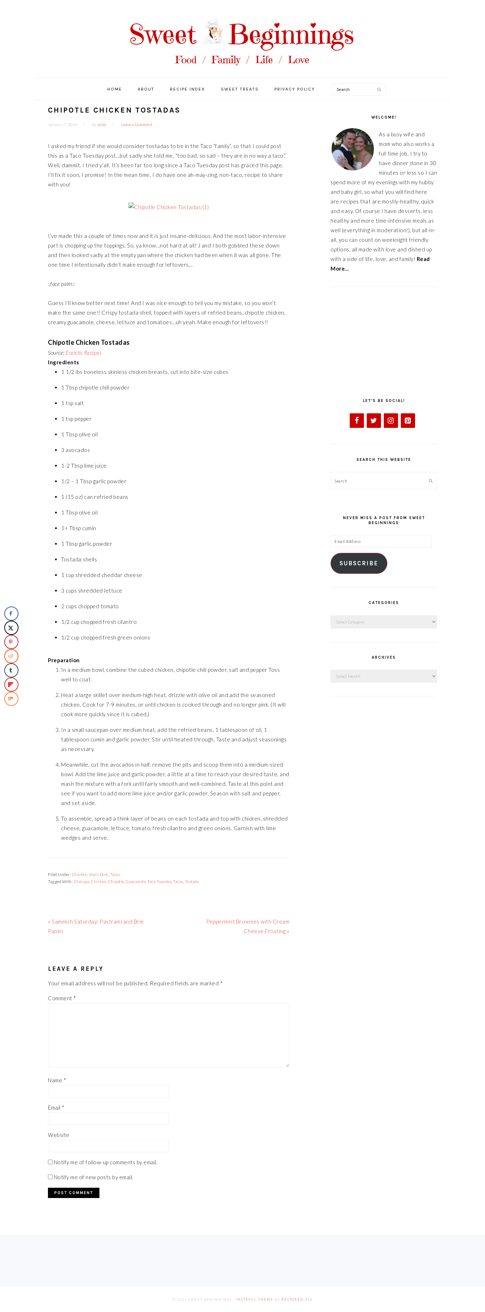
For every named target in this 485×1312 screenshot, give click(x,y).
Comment (62, 998)
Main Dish (99, 874)
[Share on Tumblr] (11, 670)
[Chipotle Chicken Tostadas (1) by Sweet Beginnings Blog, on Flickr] (169, 207)
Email (56, 1107)
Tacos (115, 874)
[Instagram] (391, 420)
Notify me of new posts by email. (93, 1177)
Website (59, 1135)
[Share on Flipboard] (11, 684)
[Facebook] (357, 420)
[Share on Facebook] (11, 613)
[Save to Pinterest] (11, 642)
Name (57, 1080)
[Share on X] (11, 628)
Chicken (80, 874)
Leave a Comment (137, 124)
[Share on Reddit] (11, 656)
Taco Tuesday (159, 881)
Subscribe (358, 563)
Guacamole (136, 881)
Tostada (192, 881)
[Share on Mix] (11, 699)
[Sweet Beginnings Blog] (242, 70)
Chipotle (116, 881)
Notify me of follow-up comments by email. (106, 1162)
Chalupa (81, 881)
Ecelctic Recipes (84, 352)
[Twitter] (374, 420)
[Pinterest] (408, 420)
